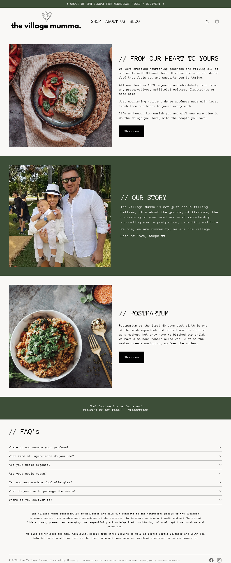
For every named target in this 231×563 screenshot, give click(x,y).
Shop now (132, 131)
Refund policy (90, 560)
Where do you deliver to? (30, 499)
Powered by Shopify (64, 560)
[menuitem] (96, 21)
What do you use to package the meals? (42, 491)
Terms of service (127, 560)
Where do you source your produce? (39, 447)
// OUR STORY (144, 197)
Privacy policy (108, 560)
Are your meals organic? (30, 464)
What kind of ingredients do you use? (41, 456)
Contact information (169, 560)
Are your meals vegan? (28, 473)
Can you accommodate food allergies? (40, 482)
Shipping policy (147, 560)
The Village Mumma (33, 560)
